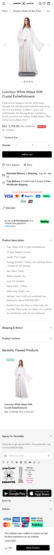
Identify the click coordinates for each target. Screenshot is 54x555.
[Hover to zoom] (27, 46)
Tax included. (8, 129)
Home (5, 10)
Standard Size (11, 137)
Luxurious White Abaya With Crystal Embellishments (18, 406)
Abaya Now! (21, 119)
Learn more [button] (10, 540)
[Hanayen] (23, 3)
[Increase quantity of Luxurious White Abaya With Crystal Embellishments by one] (48, 145)
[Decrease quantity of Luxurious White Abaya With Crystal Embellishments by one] (16, 145)
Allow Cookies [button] (33, 548)
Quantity (6, 145)
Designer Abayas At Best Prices (27, 10)
